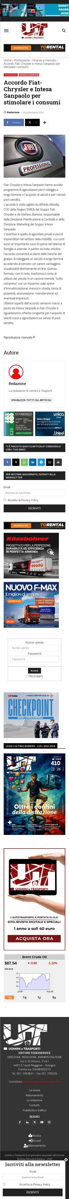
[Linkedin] (32, 462)
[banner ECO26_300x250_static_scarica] (18, 435)
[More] (45, 122)
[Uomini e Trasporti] (34, 31)
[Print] (58, 462)
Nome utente (34, 642)
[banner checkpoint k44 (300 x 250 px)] (31, 737)
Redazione (13, 112)
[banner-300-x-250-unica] (50, 435)
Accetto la (23, 500)
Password (34, 653)
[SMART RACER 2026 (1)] (34, 15)
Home (8, 60)
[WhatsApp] (24, 462)
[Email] (49, 462)
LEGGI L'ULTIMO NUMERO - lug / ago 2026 (30, 746)
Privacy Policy (29, 500)
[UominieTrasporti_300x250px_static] (31, 577)
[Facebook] (7, 462)
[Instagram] (49, 1122)
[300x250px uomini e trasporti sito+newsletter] (31, 626)
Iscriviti (34, 508)
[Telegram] (41, 462)
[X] (16, 462)
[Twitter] (34, 1122)
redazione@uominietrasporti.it (41, 1081)
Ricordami (36, 676)
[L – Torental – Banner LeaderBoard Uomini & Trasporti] (34, 50)
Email (7, 487)
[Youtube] (42, 1122)
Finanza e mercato (44, 60)
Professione (22, 60)
